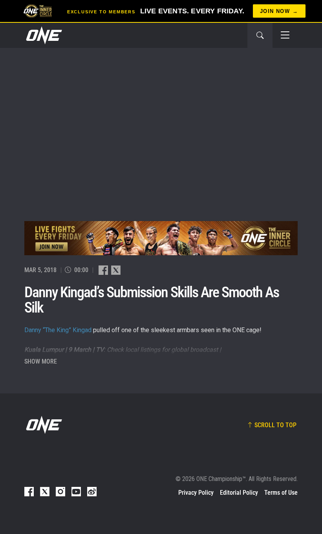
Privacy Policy (196, 492)
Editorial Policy (239, 492)
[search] (260, 35)
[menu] (285, 35)
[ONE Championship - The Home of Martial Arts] (43, 35)
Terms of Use (281, 492)
